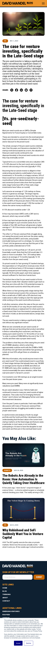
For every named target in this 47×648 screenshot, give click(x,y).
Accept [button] (18, 643)
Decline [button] (28, 643)
